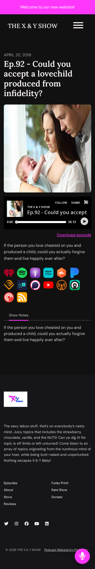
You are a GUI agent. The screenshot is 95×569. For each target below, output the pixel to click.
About (8, 490)
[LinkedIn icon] (46, 524)
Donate (56, 497)
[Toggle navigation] (78, 26)
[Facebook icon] (26, 524)
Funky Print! (59, 483)
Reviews (10, 504)
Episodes (10, 483)
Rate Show (59, 490)
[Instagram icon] (16, 524)
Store (8, 497)
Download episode (74, 235)
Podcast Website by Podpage (65, 550)
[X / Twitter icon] (6, 524)
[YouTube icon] (36, 524)
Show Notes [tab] (18, 315)
